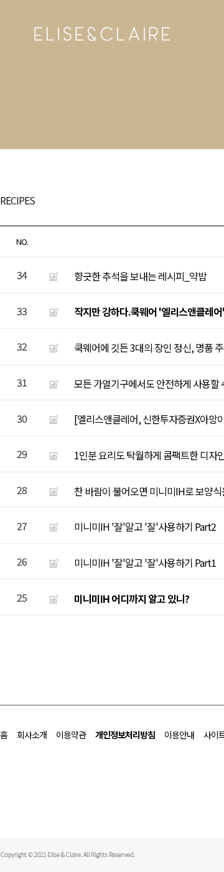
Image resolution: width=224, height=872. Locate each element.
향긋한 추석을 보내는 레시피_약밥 (140, 275)
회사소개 (32, 734)
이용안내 (179, 734)
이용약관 (71, 734)
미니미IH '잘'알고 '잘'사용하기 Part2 (145, 526)
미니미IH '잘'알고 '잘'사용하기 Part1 (145, 562)
